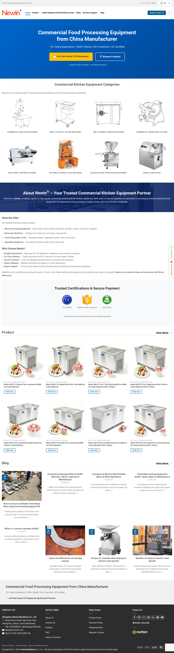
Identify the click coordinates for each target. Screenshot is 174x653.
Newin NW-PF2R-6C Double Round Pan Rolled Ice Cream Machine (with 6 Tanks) (107, 444)
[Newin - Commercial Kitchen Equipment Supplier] (12, 12)
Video (78, 13)
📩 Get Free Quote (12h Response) (71, 56)
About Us (49, 618)
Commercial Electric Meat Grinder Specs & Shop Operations (108, 475)
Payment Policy (96, 623)
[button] (170, 13)
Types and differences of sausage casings (65, 559)
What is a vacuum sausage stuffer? (22, 528)
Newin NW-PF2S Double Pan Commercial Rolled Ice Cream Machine (64, 444)
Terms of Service (53, 637)
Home (27, 13)
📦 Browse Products (110, 56)
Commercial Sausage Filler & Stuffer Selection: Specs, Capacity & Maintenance (65, 477)
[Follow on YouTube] (155, 3)
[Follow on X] (145, 3)
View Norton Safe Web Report (140, 632)
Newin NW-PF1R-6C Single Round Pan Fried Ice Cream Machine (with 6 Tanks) (148, 385)
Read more (10, 392)
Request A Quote (96, 632)
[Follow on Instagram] (142, 3)
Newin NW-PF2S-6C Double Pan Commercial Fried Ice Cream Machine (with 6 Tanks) (150, 444)
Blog (102, 13)
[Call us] (150, 3)
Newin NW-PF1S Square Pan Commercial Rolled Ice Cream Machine (22, 385)
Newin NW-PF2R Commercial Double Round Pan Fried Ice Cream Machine (23, 444)
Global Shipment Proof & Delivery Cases (58, 13)
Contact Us (50, 623)
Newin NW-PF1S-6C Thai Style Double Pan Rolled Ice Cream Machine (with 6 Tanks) (107, 385)
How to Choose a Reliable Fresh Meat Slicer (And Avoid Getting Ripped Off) (21, 505)
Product (35, 13)
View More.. (163, 332)
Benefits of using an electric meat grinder (152, 559)
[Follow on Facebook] (140, 3)
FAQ (47, 632)
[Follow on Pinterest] (152, 3)
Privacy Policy (95, 618)
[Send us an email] (147, 3)
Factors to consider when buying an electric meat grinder (108, 559)
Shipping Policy (96, 627)
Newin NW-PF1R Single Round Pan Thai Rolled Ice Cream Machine (65, 385)
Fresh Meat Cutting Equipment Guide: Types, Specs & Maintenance (152, 475)
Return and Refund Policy (38, 646)
